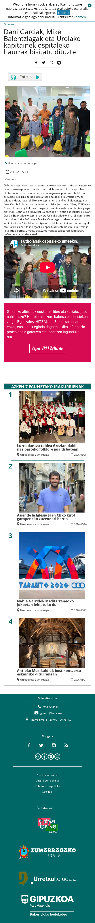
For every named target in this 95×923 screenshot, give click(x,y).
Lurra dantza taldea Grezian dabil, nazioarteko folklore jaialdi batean (47, 447)
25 (85, 454)
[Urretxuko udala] (47, 879)
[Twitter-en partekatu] (44, 62)
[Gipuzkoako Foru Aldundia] (47, 905)
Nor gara (47, 736)
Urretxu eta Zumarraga (22, 163)
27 (85, 679)
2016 (14, 172)
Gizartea (9, 24)
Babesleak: (47, 808)
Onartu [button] (63, 13)
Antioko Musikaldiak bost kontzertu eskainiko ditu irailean (49, 672)
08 (81, 454)
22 (85, 610)
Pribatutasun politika (47, 786)
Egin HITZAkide (47, 348)
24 (85, 524)
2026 (77, 454)
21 (26, 172)
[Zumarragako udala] (47, 852)
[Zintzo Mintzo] (47, 826)
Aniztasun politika (47, 775)
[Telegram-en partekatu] (59, 62)
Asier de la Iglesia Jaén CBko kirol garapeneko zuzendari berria (46, 517)
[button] (89, 5)
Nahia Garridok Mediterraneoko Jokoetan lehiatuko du (45, 603)
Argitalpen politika (47, 780)
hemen (81, 17)
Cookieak (47, 791)
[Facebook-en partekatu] (36, 62)
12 (21, 172)
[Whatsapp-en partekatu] (51, 62)
